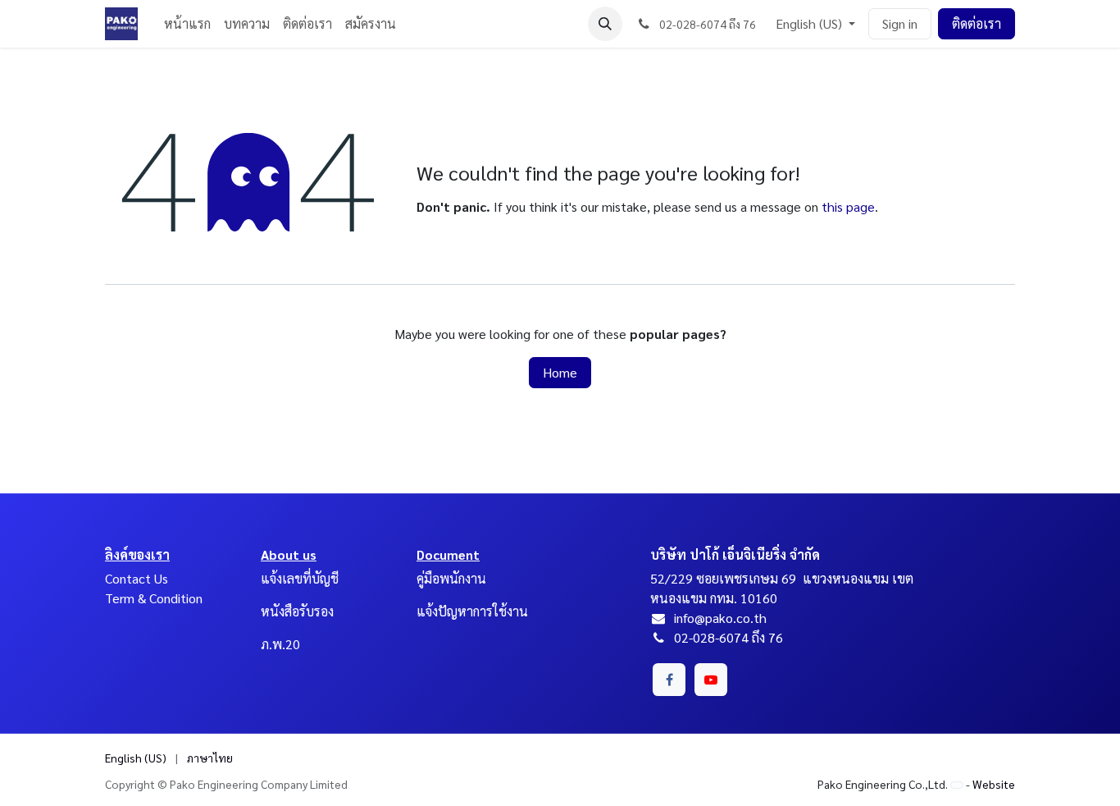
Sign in (899, 23)
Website (993, 783)
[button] (605, 24)
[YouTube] (710, 679)
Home (560, 372)
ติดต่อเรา (976, 23)
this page (848, 206)
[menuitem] (187, 23)
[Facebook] (669, 679)
